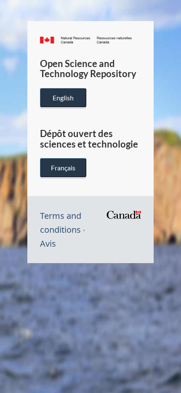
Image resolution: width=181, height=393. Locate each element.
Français (63, 168)
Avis (48, 243)
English (63, 98)
